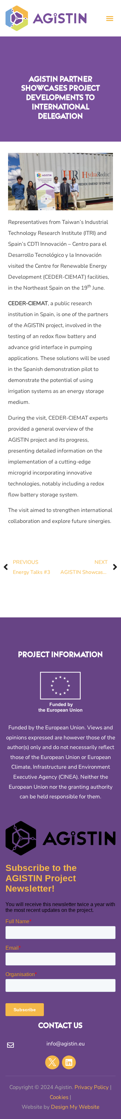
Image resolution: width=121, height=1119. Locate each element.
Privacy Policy (92, 1087)
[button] (110, 18)
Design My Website (75, 1107)
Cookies (59, 1097)
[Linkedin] (69, 1062)
